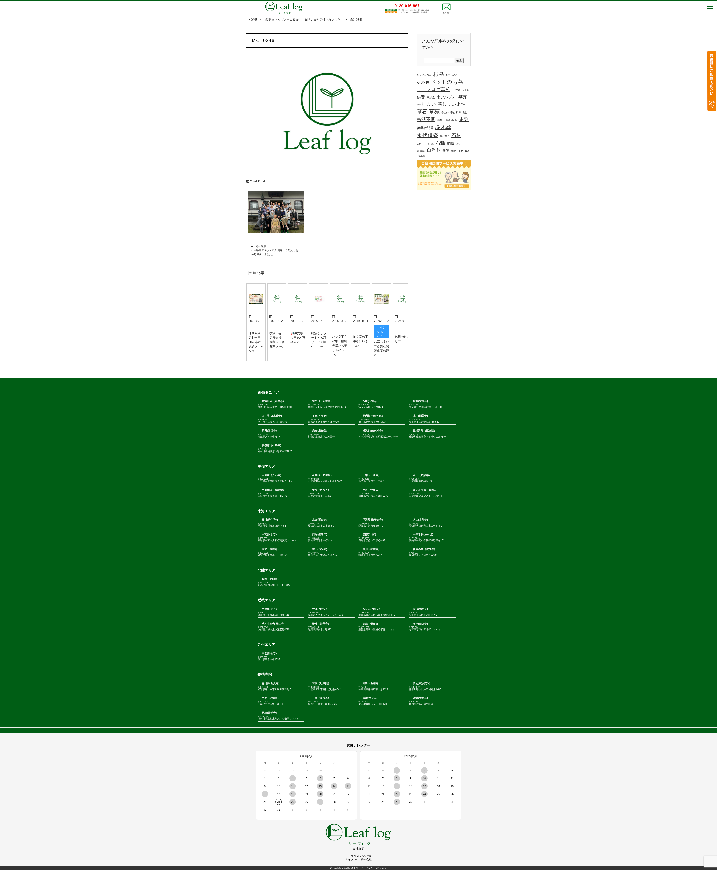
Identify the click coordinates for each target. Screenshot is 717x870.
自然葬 (434, 150)
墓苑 (434, 111)
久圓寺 (466, 90)
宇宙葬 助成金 (458, 112)
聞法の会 (421, 151)
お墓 (438, 74)
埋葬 (462, 97)
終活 (458, 144)
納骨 (451, 143)
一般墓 (456, 90)
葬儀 (445, 150)
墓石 (422, 111)
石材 (456, 135)
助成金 (431, 97)
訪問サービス (457, 151)
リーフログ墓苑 (433, 89)
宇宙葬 (445, 112)
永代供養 (427, 135)
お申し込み (452, 75)
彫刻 (464, 119)
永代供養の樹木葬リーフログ (354, 868)
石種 (440, 143)
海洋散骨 (445, 136)
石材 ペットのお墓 (425, 144)
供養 (421, 97)
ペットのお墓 (447, 82)
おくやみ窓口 (424, 75)
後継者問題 (425, 128)
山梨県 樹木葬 (450, 120)
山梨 (439, 120)
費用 (467, 151)
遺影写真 (421, 156)
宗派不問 (426, 119)
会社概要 (358, 848)
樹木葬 (443, 127)
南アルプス (446, 97)
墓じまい (426, 103)
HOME (252, 19)
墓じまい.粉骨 (452, 103)
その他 (423, 82)
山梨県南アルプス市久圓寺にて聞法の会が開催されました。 (303, 19)
